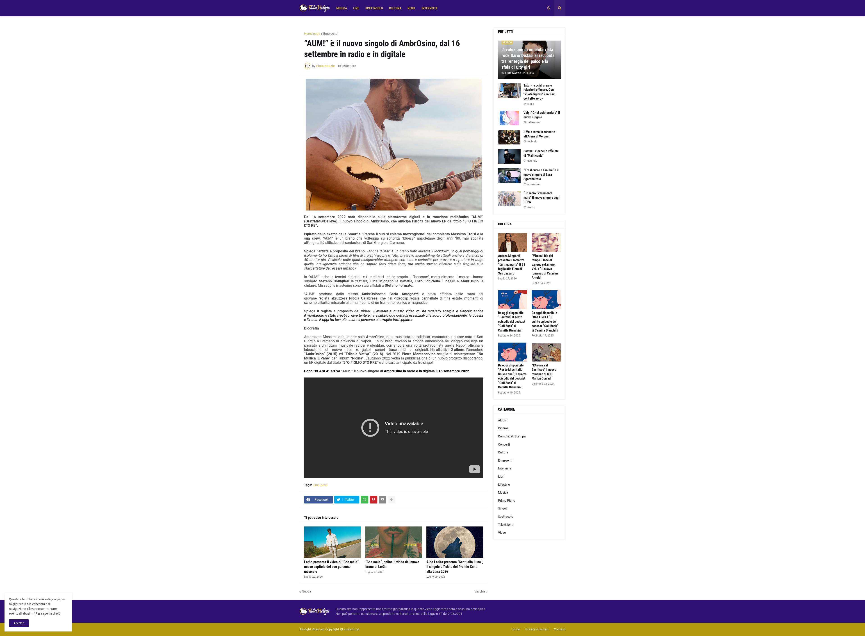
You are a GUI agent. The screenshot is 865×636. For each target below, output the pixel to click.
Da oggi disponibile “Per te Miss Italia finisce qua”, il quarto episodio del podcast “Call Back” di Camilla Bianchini (512, 376)
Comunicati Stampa (512, 436)
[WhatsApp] (364, 499)
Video (502, 532)
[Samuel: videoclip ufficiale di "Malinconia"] (509, 156)
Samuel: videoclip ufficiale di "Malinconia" (541, 153)
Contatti (559, 629)
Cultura (503, 452)
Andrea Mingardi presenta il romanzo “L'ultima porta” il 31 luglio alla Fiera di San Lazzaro (511, 264)
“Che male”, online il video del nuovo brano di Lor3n (392, 564)
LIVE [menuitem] (356, 8)
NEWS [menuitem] (411, 8)
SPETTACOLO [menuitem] (374, 8)
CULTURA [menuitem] (395, 8)
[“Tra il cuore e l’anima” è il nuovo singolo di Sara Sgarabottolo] (509, 175)
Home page (312, 33)
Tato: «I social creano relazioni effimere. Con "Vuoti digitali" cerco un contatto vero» (539, 92)
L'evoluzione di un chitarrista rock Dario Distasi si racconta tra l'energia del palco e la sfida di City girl (527, 58)
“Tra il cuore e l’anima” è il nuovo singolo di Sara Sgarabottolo (541, 174)
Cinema (503, 428)
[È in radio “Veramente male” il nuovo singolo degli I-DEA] (509, 198)
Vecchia (479, 591)
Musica (503, 492)
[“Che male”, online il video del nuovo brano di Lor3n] (393, 542)
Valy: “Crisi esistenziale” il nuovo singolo (542, 115)
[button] (549, 8)
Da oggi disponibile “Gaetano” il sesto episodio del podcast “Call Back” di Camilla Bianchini (511, 321)
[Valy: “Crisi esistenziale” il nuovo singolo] (509, 118)
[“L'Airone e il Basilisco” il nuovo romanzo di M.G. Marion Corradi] (546, 352)
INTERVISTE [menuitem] (429, 8)
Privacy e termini (536, 629)
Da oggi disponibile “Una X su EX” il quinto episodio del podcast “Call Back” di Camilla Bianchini (545, 321)
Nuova (306, 591)
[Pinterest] (373, 499)
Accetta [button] (19, 623)
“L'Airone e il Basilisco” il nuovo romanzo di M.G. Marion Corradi (544, 372)
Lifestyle (504, 484)
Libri (501, 476)
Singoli (502, 508)
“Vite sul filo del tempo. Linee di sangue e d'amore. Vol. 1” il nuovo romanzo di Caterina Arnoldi (545, 267)
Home (515, 629)
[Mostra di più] (391, 499)
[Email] (382, 499)
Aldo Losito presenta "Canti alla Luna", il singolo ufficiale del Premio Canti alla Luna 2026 (454, 567)
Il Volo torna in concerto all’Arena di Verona (539, 134)
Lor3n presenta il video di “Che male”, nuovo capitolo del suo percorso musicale (332, 567)
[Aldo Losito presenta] (454, 542)
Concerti (504, 444)
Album (502, 420)
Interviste (504, 468)
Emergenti (330, 33)
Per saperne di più (48, 613)
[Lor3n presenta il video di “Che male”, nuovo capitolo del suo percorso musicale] (332, 542)
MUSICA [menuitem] (341, 8)
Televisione (505, 524)
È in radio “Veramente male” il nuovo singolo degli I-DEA (542, 197)
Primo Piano (506, 500)
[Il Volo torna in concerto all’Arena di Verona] (509, 137)
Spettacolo (505, 516)
